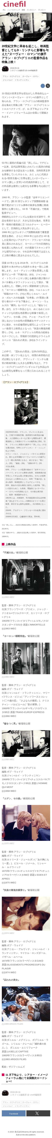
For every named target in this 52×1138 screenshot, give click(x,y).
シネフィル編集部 (17, 70)
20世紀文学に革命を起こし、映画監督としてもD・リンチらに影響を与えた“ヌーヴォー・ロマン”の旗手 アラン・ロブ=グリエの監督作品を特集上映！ (25, 54)
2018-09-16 (14, 68)
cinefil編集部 (32, 70)
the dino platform (28, 1135)
